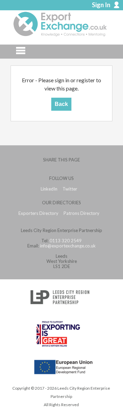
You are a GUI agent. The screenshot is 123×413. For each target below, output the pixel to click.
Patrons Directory (81, 213)
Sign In (101, 5)
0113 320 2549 (66, 240)
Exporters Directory (38, 213)
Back (61, 104)
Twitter (70, 189)
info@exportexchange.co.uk (68, 245)
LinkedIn (49, 189)
